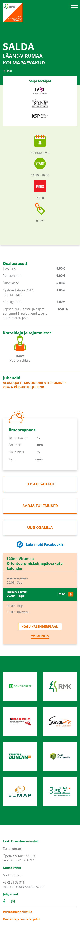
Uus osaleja (40, 527)
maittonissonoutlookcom (23, 887)
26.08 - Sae (17, 581)
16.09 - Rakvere (18, 612)
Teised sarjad (40, 483)
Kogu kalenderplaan (39, 626)
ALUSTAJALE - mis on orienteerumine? (34, 383)
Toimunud (40, 636)
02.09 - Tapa (36, 594)
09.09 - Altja (15, 606)
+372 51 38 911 (13, 882)
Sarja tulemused (40, 505)
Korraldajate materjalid (21, 919)
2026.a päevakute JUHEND (23, 387)
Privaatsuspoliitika (17, 912)
